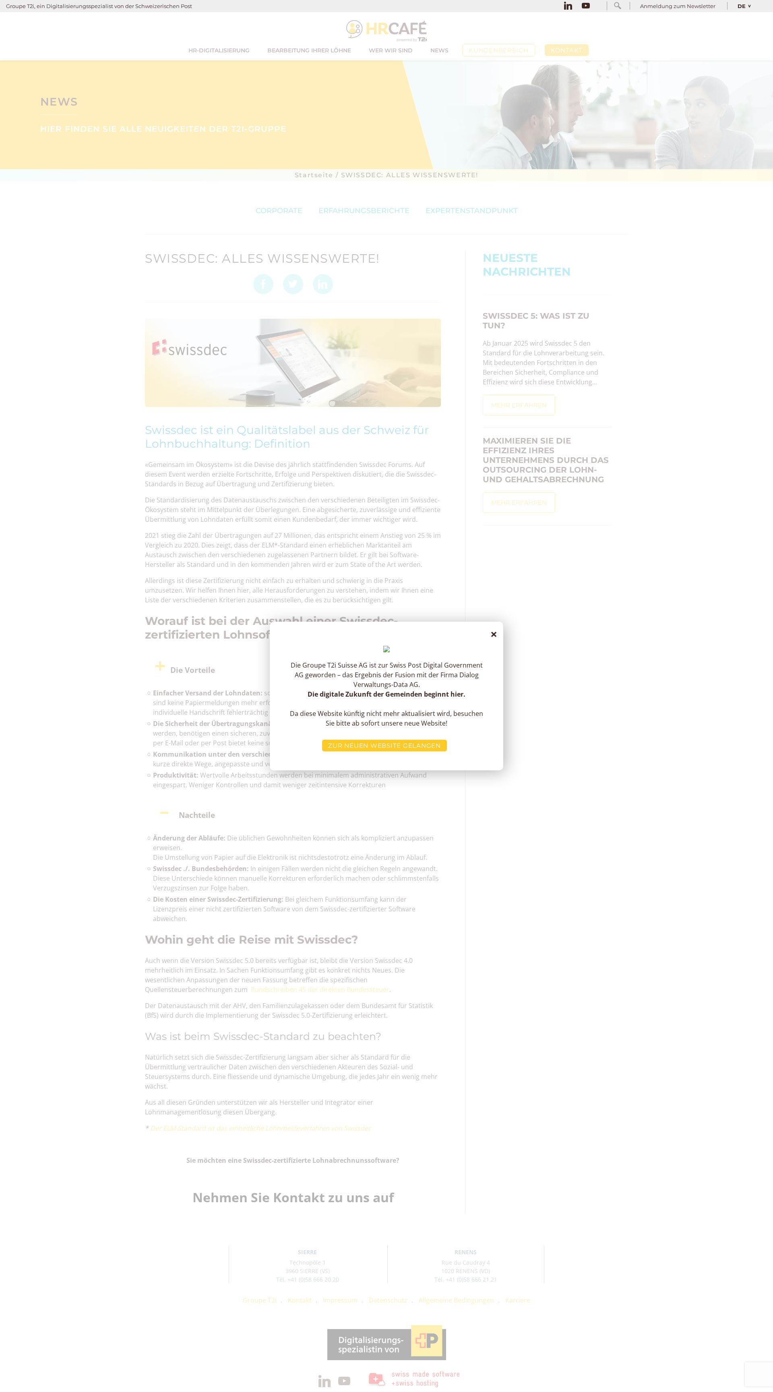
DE (742, 6)
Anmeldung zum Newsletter (677, 6)
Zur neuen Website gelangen (384, 745)
